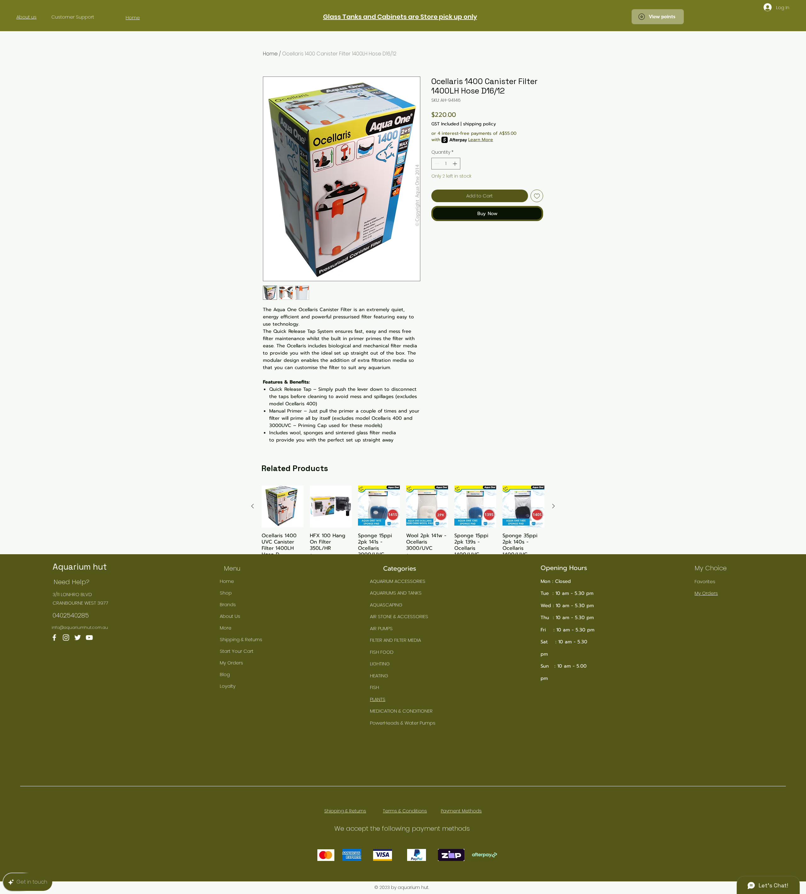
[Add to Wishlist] (537, 196)
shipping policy (479, 124)
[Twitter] (77, 637)
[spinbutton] (445, 163)
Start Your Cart (236, 651)
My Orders (231, 662)
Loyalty (228, 686)
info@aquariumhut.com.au (80, 627)
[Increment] (455, 163)
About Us (230, 616)
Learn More (480, 140)
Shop (226, 592)
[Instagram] (66, 637)
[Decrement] (436, 163)
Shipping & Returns (241, 639)
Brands (228, 604)
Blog (225, 674)
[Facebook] (54, 637)
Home (270, 53)
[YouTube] (89, 637)
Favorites (705, 581)
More (225, 627)
